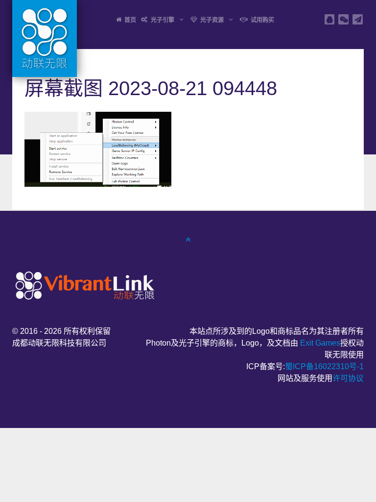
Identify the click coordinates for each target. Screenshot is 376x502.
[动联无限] (83, 284)
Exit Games (320, 343)
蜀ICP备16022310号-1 (324, 366)
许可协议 (348, 378)
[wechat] (343, 19)
